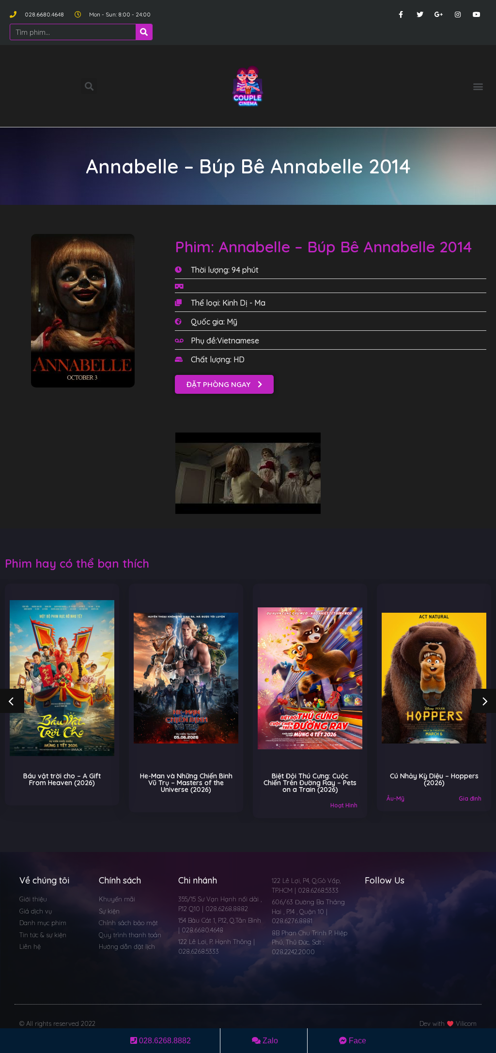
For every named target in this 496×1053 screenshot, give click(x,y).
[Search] (144, 32)
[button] (478, 86)
